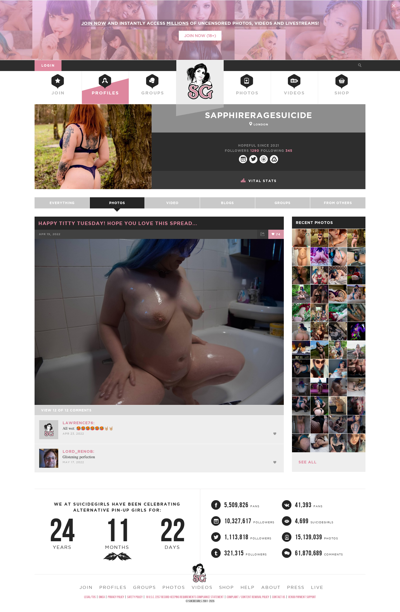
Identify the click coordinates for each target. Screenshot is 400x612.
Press (295, 587)
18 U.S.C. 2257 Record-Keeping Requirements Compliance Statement (185, 597)
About (271, 587)
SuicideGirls (200, 65)
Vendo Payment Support (302, 597)
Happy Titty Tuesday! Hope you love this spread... (117, 223)
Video (172, 203)
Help (248, 587)
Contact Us (278, 597)
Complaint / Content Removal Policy (248, 597)
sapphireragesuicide (258, 115)
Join (58, 92)
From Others (338, 203)
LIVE (317, 587)
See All (308, 462)
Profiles (105, 92)
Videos (294, 92)
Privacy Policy (116, 597)
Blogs (227, 203)
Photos (247, 92)
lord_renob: (78, 451)
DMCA (102, 597)
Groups (152, 92)
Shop (341, 92)
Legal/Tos (90, 597)
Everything (62, 203)
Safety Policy (135, 597)
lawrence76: (79, 423)
